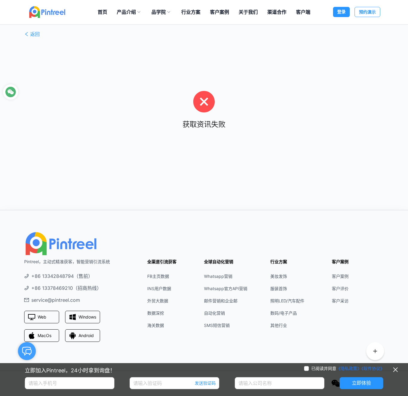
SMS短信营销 (217, 325)
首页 (102, 12)
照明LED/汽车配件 (287, 300)
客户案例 (219, 12)
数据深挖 (155, 313)
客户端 (303, 12)
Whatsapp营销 (218, 276)
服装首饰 (278, 288)
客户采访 (340, 300)
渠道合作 (276, 12)
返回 (35, 34)
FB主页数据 (158, 276)
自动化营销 (214, 313)
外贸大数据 (157, 300)
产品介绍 (126, 12)
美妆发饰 (278, 276)
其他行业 (278, 325)
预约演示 (367, 11)
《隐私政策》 (348, 368)
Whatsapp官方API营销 (225, 288)
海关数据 (155, 325)
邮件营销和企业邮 (220, 300)
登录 (341, 11)
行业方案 (190, 12)
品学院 (158, 12)
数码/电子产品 (283, 313)
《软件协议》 (372, 368)
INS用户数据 (159, 288)
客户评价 (340, 288)
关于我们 (248, 12)
